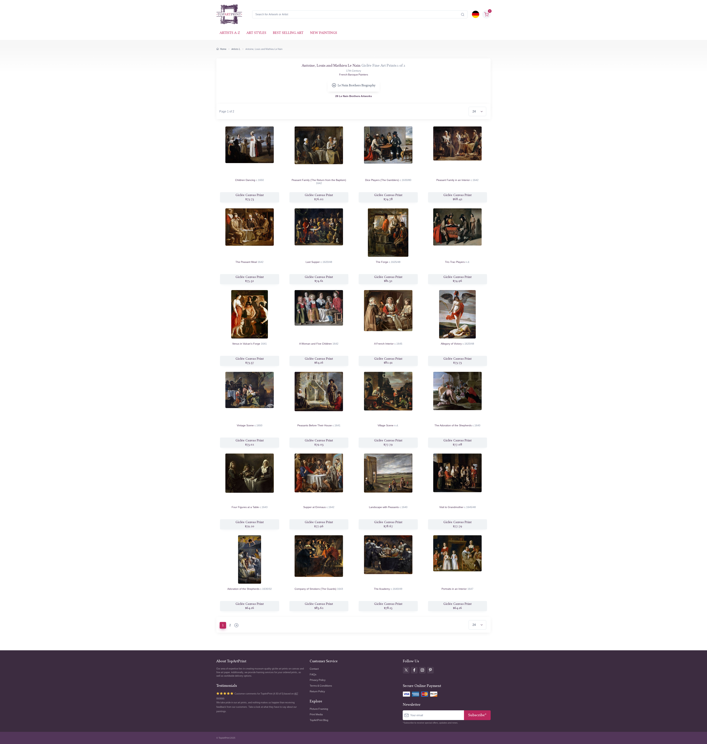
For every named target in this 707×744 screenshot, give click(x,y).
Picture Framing (319, 708)
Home (223, 49)
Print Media (316, 714)
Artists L (235, 49)
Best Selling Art (288, 33)
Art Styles (256, 33)
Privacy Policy (318, 680)
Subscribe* (477, 715)
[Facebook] (414, 670)
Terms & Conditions (321, 685)
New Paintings (323, 33)
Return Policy (317, 691)
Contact (314, 668)
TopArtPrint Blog (319, 720)
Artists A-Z (230, 33)
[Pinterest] (430, 670)
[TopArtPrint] (229, 14)
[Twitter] (406, 670)
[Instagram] (422, 670)
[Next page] (236, 625)
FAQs (313, 674)
